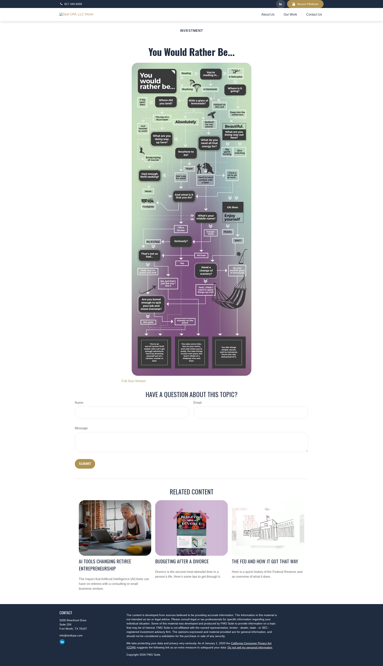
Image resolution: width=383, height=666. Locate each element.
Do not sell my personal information (250, 647)
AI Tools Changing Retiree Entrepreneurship (105, 565)
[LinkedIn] (280, 4)
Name (79, 402)
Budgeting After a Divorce (182, 561)
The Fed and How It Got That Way (265, 561)
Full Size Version (134, 381)
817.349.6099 (73, 4)
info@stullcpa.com (71, 635)
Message (81, 428)
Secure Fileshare (308, 4)
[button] (268, 14)
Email (197, 402)
